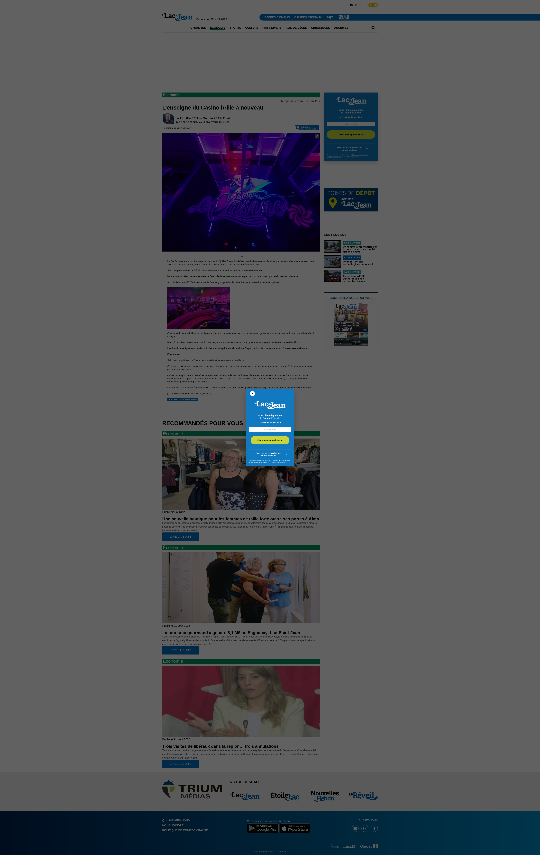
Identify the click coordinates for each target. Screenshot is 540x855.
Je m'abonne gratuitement (270, 440)
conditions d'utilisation (260, 462)
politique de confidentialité (281, 460)
